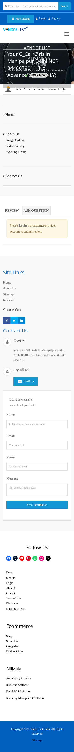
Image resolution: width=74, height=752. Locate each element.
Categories (12, 646)
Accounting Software (18, 678)
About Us (29, 89)
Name (10, 414)
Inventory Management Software (25, 698)
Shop (9, 636)
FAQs (61, 89)
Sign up (10, 577)
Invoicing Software (17, 684)
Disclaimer (12, 603)
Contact (41, 89)
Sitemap (8, 294)
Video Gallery (15, 146)
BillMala (13, 669)
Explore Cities (14, 651)
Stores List (12, 641)
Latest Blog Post (15, 608)
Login (9, 583)
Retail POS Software (18, 691)
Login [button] (42, 18)
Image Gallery (15, 140)
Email (10, 436)
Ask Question (36, 210)
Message (12, 478)
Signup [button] (56, 18)
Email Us (28, 381)
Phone (10, 457)
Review (51, 89)
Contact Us (13, 176)
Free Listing (22, 18)
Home (17, 89)
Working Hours (16, 152)
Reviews (8, 300)
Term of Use (13, 598)
